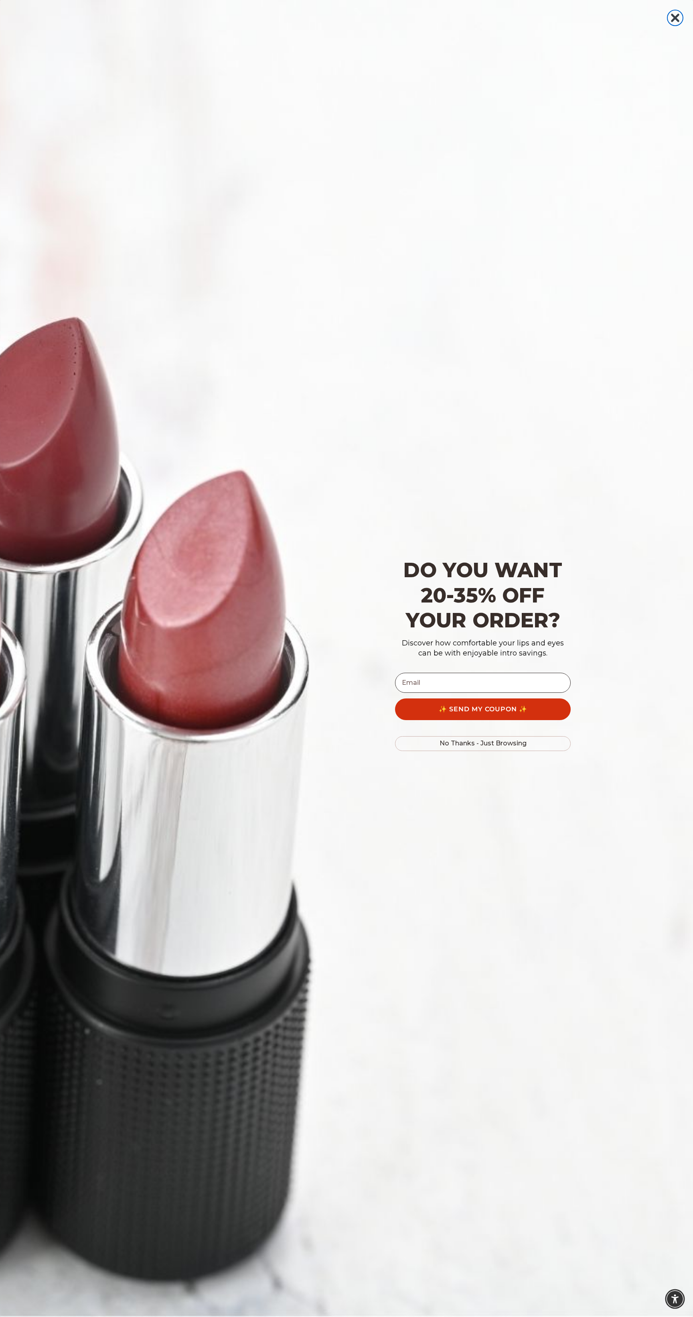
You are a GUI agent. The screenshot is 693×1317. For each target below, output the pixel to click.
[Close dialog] (675, 18)
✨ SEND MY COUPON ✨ (483, 709)
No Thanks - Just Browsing (483, 743)
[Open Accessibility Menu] (675, 1299)
